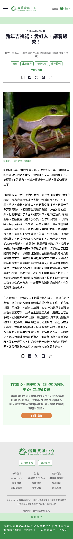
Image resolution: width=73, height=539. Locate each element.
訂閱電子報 (27, 462)
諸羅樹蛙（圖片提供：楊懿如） (17, 160)
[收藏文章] (23, 77)
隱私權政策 (16, 487)
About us (16, 478)
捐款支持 (45, 462)
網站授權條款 (56, 478)
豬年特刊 (56, 63)
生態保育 (27, 63)
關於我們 (56, 473)
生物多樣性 (36, 70)
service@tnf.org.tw (41, 510)
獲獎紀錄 (36, 487)
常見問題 (16, 483)
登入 (68, 8)
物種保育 (41, 63)
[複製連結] (50, 77)
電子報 (55, 8)
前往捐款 (36, 416)
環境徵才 (16, 473)
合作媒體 (36, 483)
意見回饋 (56, 487)
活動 (36, 473)
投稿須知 (56, 483)
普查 (15, 63)
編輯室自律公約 (36, 478)
